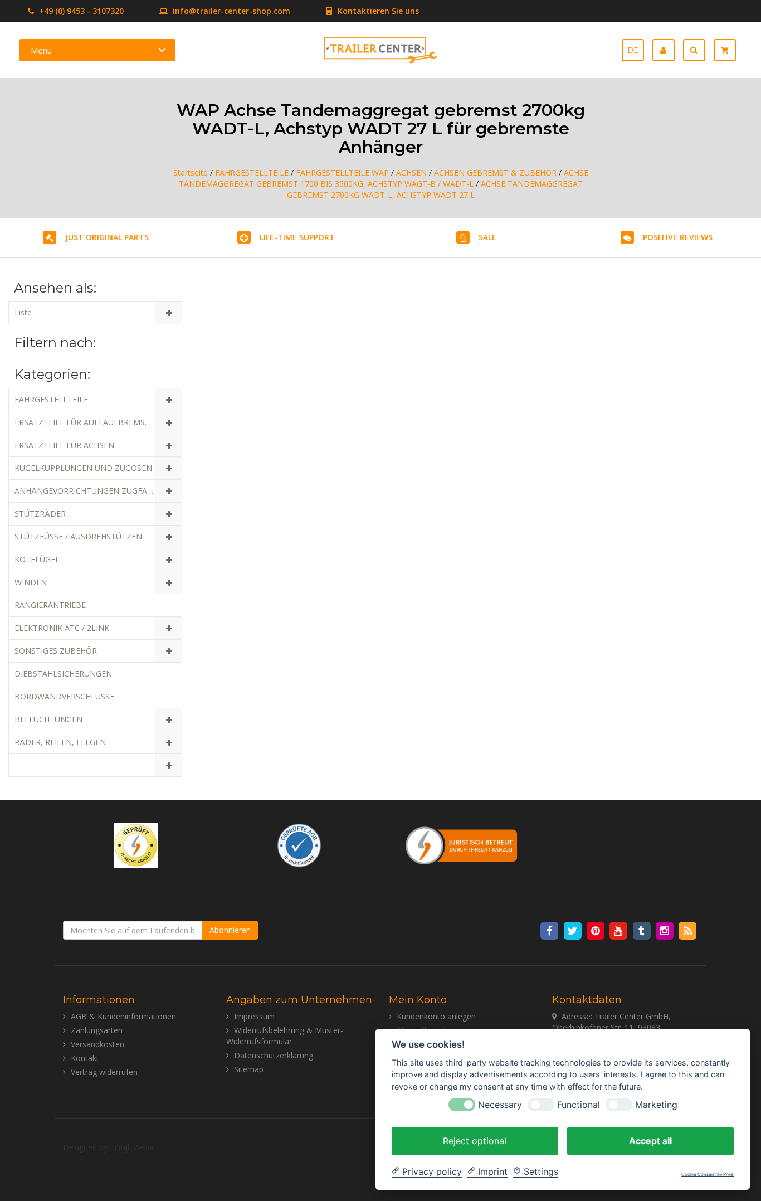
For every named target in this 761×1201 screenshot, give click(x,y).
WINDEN (30, 582)
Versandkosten (97, 1044)
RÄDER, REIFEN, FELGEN (60, 742)
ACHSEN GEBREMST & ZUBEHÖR (495, 172)
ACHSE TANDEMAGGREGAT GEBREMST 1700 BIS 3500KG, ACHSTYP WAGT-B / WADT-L (383, 178)
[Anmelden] (667, 50)
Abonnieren (230, 930)
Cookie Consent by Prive (707, 1174)
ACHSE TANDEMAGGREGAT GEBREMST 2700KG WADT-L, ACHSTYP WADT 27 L (435, 189)
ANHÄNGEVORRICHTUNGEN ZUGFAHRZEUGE (98, 490)
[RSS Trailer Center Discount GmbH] (687, 930)
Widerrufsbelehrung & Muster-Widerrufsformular (284, 1036)
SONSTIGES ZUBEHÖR (55, 650)
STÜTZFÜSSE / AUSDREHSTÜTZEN (78, 536)
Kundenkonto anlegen (436, 1016)
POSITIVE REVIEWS (678, 237)
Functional (578, 1104)
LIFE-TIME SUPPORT (297, 237)
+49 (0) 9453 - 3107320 (80, 11)
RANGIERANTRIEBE (50, 605)
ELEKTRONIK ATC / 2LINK (61, 628)
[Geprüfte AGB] (299, 844)
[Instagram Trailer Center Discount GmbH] (665, 930)
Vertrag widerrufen (104, 1072)
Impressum (254, 1016)
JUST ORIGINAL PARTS (107, 237)
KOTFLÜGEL (37, 559)
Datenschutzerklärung (273, 1055)
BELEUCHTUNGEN (48, 719)
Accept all (650, 1140)
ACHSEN (411, 172)
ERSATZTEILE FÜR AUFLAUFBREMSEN (84, 422)
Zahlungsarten (97, 1030)
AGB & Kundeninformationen (123, 1016)
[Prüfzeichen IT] (136, 844)
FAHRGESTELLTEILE (252, 172)
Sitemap (249, 1069)
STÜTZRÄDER (40, 513)
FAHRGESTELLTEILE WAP (342, 172)
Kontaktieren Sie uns (377, 11)
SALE (487, 237)
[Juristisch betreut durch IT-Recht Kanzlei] (461, 844)
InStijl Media (132, 1147)
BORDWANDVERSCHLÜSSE (64, 696)
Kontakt (85, 1058)
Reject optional (474, 1140)
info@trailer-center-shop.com (231, 11)
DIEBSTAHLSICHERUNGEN (63, 673)
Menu (41, 50)
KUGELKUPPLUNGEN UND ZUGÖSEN (83, 468)
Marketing (656, 1104)
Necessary (500, 1104)
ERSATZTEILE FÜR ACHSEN (64, 445)
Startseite (190, 172)
